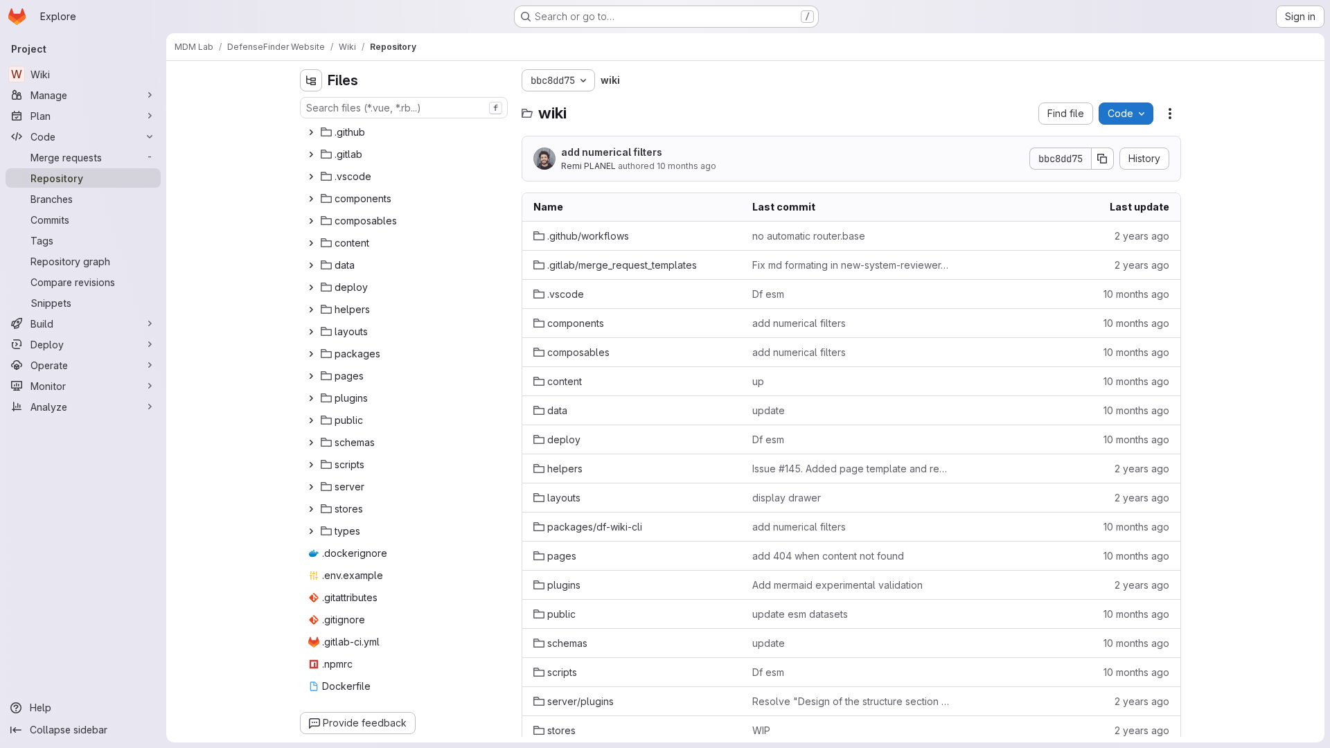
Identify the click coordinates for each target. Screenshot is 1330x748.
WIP (761, 730)
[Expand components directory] (311, 198)
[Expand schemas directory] (311, 442)
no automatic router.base (808, 236)
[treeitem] (405, 132)
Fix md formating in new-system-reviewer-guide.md (851, 265)
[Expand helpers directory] (311, 309)
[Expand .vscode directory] (311, 176)
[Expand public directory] (311, 420)
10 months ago (686, 166)
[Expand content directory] (311, 243)
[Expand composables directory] (311, 221)
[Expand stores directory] (311, 509)
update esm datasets (800, 614)
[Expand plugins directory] (311, 398)
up (758, 381)
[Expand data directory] (311, 265)
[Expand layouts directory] (311, 331)
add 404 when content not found (828, 556)
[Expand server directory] (311, 487)
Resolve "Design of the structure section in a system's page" (851, 701)
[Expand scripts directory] (311, 464)
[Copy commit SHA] (1103, 159)
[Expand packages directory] (311, 354)
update (768, 410)
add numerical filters (611, 152)
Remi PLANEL (588, 166)
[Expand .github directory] (311, 132)
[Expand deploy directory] (311, 287)
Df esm (768, 294)
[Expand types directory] (311, 531)
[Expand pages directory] (311, 376)
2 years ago (1142, 236)
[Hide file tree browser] (311, 80)
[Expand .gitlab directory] (311, 154)
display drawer (786, 498)
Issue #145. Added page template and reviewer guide (851, 468)
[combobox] (404, 107)
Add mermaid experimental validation (837, 585)
